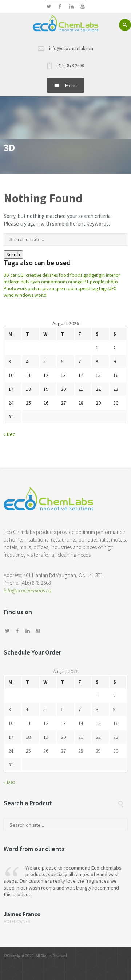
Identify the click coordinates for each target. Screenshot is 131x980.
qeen (60, 289)
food (64, 275)
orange (75, 282)
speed (84, 289)
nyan (35, 282)
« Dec (9, 434)
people (97, 282)
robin (71, 289)
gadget (90, 275)
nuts (25, 282)
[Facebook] (59, 6)
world (41, 295)
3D (6, 275)
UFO (112, 289)
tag (94, 289)
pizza (48, 289)
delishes (50, 275)
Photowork (15, 289)
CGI (21, 275)
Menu (71, 85)
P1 (86, 282)
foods (76, 275)
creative (33, 275)
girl (102, 275)
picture (34, 289)
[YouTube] (82, 6)
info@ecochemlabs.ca (27, 590)
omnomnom (54, 282)
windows (24, 295)
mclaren (12, 282)
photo (111, 282)
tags (103, 289)
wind (9, 295)
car (13, 275)
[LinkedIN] (71, 6)
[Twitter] (48, 6)
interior (113, 275)
